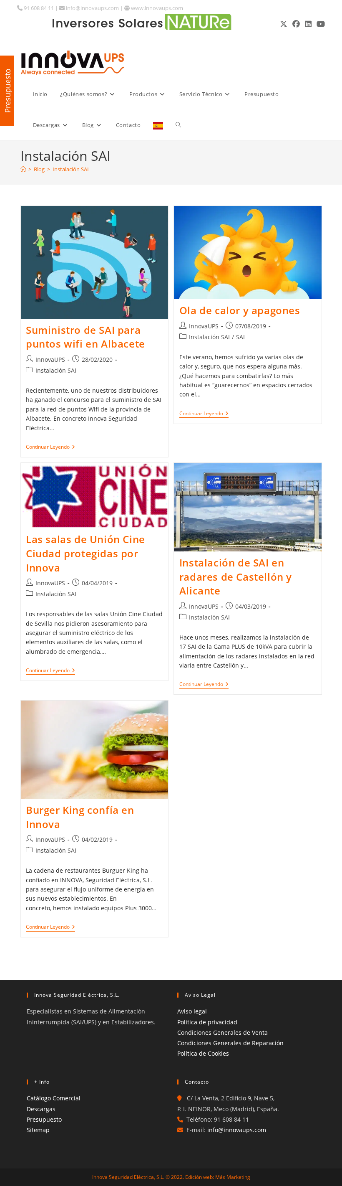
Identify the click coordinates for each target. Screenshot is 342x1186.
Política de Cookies (203, 1053)
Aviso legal (192, 1011)
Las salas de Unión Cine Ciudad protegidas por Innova (85, 553)
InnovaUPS (50, 359)
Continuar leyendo (50, 447)
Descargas (41, 1109)
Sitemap (38, 1130)
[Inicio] (23, 169)
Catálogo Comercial (53, 1098)
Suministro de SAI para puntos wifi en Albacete (85, 337)
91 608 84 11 (38, 8)
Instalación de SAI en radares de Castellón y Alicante (235, 576)
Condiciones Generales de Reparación (230, 1043)
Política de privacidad (207, 1022)
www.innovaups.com (156, 8)
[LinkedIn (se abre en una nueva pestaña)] (308, 24)
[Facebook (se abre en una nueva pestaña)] (296, 24)
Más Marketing (232, 1177)
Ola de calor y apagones (239, 310)
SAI (240, 337)
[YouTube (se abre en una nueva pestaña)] (319, 24)
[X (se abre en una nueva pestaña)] (283, 24)
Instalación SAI (71, 169)
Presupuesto (44, 1119)
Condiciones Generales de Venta (222, 1032)
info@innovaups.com (92, 8)
